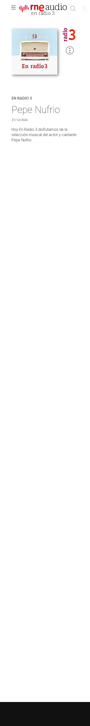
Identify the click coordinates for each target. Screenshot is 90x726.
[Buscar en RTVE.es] (73, 8)
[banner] (43, 8)
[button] (13, 8)
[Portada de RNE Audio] (43, 8)
